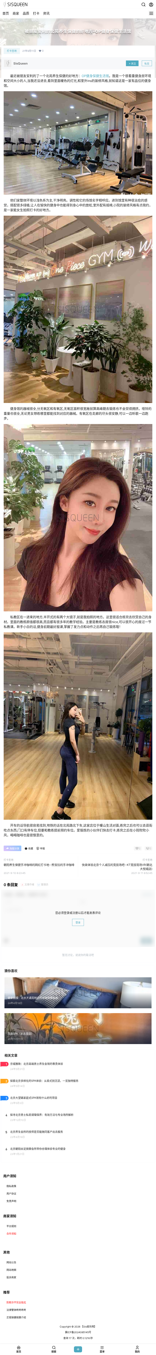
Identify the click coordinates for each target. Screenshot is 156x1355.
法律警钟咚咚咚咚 (16, 1310)
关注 (133, 63)
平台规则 (11, 1226)
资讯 (46, 13)
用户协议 (11, 1193)
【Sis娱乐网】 (88, 1326)
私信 (146, 63)
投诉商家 (11, 1277)
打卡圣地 (12, 50)
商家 (16, 13)
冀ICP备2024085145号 (78, 1332)
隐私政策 (11, 1186)
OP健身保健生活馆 (95, 76)
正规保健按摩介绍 (16, 1317)
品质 (26, 13)
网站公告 (11, 1262)
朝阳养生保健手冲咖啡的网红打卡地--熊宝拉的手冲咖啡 (39, 864)
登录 (78, 922)
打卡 (36, 13)
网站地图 (11, 1269)
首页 (5, 13)
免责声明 (11, 1201)
